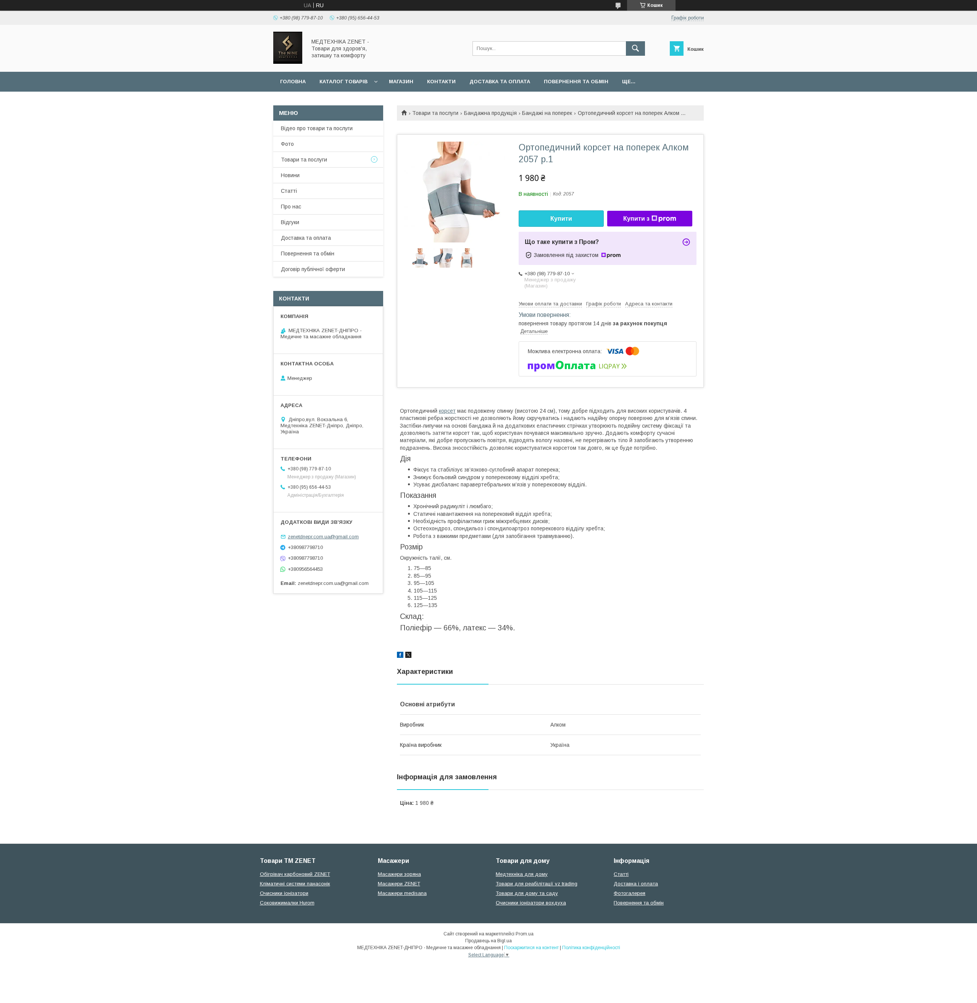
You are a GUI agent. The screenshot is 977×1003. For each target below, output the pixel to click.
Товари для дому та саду (527, 893)
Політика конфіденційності (591, 947)
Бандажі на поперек (547, 113)
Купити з (636, 218)
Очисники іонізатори (284, 893)
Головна (293, 81)
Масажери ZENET (399, 884)
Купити (561, 218)
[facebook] (400, 656)
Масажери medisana (402, 893)
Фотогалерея (629, 893)
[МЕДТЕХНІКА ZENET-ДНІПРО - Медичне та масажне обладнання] (287, 62)
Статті (289, 191)
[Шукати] (635, 48)
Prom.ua (525, 934)
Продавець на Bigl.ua (488, 940)
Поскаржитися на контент (531, 947)
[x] (408, 656)
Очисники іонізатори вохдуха (531, 903)
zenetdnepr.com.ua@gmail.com (323, 536)
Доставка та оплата (499, 81)
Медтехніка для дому (522, 874)
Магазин (401, 81)
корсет (447, 411)
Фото (287, 144)
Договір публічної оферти (313, 269)
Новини (290, 175)
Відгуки (290, 222)
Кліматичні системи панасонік (295, 884)
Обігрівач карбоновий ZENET (295, 874)
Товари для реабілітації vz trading (536, 884)
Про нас (291, 207)
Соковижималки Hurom (287, 903)
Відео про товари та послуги (317, 128)
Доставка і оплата (636, 884)
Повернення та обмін (576, 81)
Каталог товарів (343, 81)
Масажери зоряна (399, 874)
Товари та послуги (435, 113)
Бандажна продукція (490, 113)
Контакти (441, 81)
